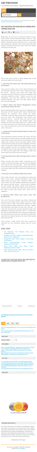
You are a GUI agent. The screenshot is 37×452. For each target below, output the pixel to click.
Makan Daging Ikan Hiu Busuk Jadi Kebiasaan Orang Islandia (17, 353)
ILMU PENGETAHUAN (9, 2)
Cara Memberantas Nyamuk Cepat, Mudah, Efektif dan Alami (17, 363)
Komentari (17, 32)
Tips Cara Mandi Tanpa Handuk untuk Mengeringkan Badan (16, 361)
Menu (3, 10)
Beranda (20, 306)
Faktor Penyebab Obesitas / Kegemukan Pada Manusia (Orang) (17, 347)
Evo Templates (21, 448)
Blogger (23, 440)
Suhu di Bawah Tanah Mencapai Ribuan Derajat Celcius (15, 348)
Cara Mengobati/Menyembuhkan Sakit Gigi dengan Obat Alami (17, 364)
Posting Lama (31, 306)
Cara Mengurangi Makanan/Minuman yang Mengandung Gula (17, 368)
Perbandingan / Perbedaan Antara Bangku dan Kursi (14, 354)
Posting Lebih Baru (7, 306)
